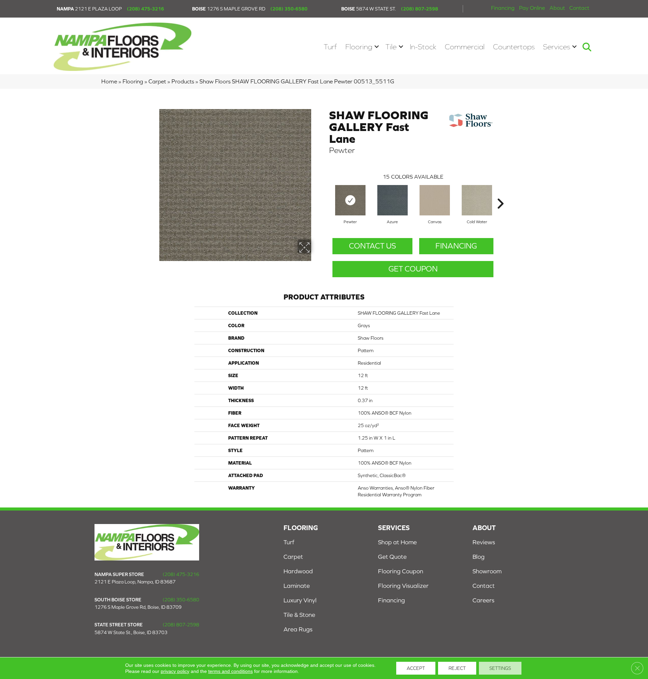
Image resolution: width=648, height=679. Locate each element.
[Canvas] (435, 200)
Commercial (465, 47)
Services (556, 47)
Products (182, 81)
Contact (579, 7)
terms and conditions (230, 671)
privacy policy (175, 671)
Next (500, 193)
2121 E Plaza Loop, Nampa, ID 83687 (135, 581)
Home (109, 81)
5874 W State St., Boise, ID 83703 (130, 632)
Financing (503, 7)
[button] (376, 47)
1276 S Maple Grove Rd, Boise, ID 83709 (138, 607)
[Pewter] (350, 200)
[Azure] (392, 200)
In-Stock (423, 47)
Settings (500, 668)
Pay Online (532, 7)
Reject (457, 668)
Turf (330, 47)
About (557, 7)
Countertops (514, 47)
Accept (416, 668)
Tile (391, 47)
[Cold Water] (477, 200)
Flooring (358, 47)
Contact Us (372, 245)
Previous (326, 193)
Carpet (157, 81)
